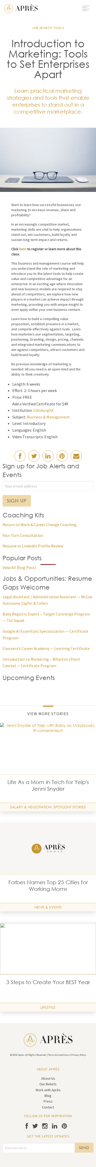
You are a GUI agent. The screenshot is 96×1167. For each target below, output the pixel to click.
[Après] (21, 8)
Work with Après (48, 1090)
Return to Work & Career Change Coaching (40, 524)
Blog (48, 1095)
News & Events (48, 907)
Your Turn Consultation (23, 535)
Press (48, 1101)
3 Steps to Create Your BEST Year (48, 982)
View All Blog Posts (19, 567)
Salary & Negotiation (30, 807)
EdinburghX (43, 410)
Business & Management (48, 416)
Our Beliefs (48, 1084)
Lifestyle (48, 1007)
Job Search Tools (48, 28)
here (22, 249)
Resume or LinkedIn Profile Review (33, 545)
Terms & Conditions (58, 1055)
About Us (48, 1078)
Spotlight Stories (70, 807)
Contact (48, 1107)
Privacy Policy (78, 1055)
